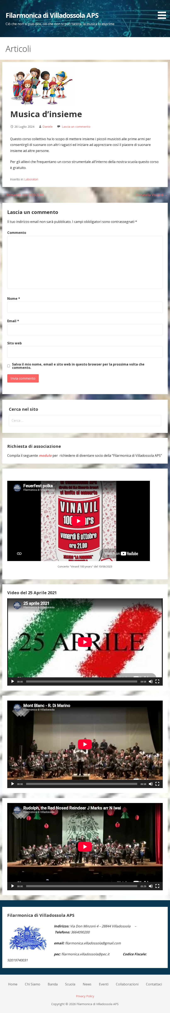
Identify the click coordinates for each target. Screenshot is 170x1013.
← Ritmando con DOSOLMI (23, 195)
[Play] (13, 681)
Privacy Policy (85, 996)
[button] (163, 10)
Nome (13, 298)
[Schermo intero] (157, 681)
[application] (85, 642)
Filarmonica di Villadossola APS (52, 15)
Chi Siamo (32, 984)
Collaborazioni (127, 984)
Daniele (47, 127)
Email (13, 321)
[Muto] (151, 681)
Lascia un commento (76, 127)
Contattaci (154, 984)
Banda (53, 984)
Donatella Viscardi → (152, 195)
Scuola (70, 984)
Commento (16, 232)
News (87, 984)
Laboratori (31, 179)
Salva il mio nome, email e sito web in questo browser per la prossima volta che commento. (78, 366)
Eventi (103, 984)
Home (12, 984)
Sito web (14, 343)
